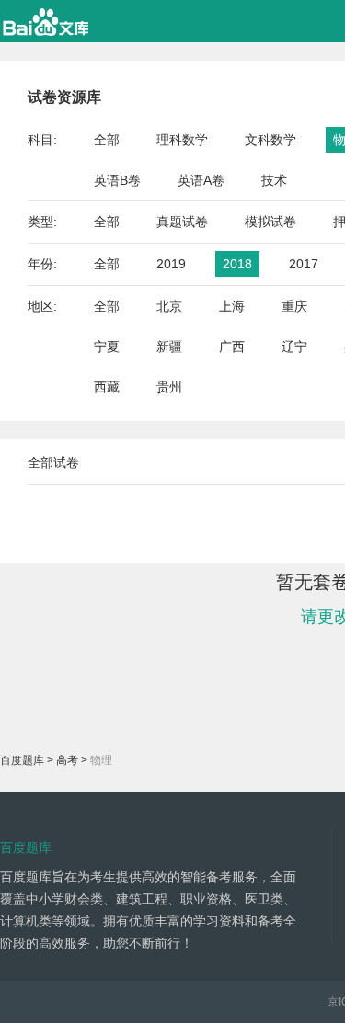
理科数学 (182, 139)
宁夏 (107, 346)
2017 (303, 263)
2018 (237, 263)
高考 (67, 760)
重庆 (294, 306)
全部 (107, 139)
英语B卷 (117, 180)
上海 (232, 306)
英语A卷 (201, 180)
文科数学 (270, 139)
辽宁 (294, 346)
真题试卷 (182, 221)
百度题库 (22, 760)
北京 (169, 306)
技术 (274, 180)
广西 (232, 346)
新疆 (169, 346)
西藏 (107, 387)
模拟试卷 (270, 221)
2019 (171, 263)
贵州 (169, 387)
